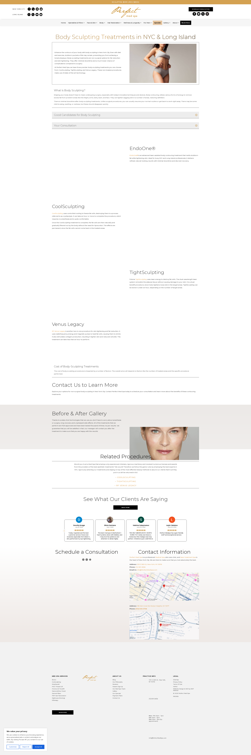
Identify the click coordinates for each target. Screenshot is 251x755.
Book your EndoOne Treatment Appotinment (149, 167)
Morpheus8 (55, 684)
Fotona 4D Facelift (58, 689)
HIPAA (175, 686)
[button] (186, 530)
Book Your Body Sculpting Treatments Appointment (75, 234)
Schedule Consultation (201, 9)
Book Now (63, 712)
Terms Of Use (177, 684)
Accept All (38, 747)
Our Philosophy (117, 682)
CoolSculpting (57, 213)
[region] (25, 739)
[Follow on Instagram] (207, 14)
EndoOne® (134, 155)
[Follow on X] (203, 14)
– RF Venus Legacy (125, 485)
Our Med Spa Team (119, 689)
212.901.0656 (153, 699)
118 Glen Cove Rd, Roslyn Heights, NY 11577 (153, 606)
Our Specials (117, 693)
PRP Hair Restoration (59, 695)
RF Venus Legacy (58, 331)
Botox (54, 679)
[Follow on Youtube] (198, 14)
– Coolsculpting (125, 477)
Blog (114, 679)
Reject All (25, 747)
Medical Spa (160, 557)
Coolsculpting (56, 682)
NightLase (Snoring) (58, 698)
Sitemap (176, 679)
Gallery (115, 691)
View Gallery (64, 436)
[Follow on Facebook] (194, 14)
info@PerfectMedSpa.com (147, 570)
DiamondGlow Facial (58, 691)
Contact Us (116, 698)
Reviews (115, 684)
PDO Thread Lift (57, 686)
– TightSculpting (125, 481)
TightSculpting (141, 279)
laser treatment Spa (188, 557)
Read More (125, 507)
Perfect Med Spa (136, 557)
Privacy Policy (177, 682)
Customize (13, 747)
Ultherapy (55, 700)
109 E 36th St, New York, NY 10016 (149, 564)
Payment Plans (117, 695)
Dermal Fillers (56, 693)
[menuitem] (63, 23)
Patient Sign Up (118, 686)
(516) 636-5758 (141, 609)
